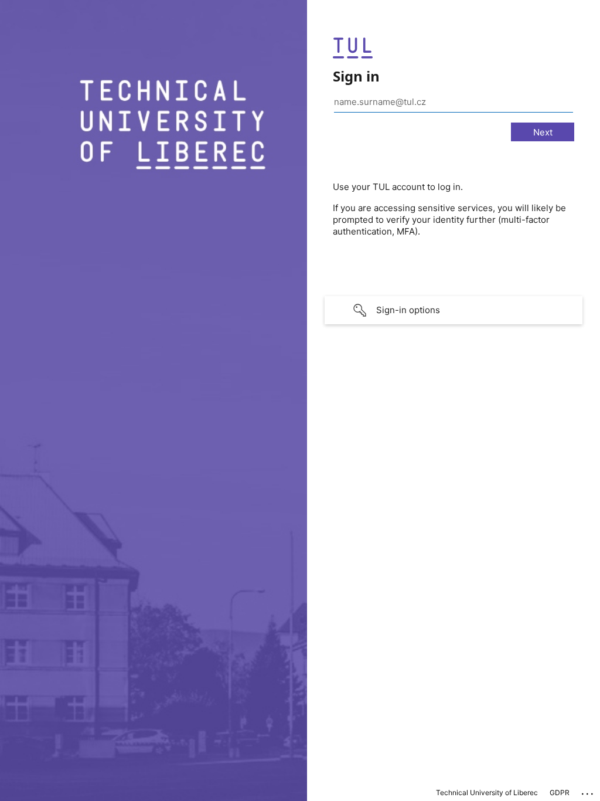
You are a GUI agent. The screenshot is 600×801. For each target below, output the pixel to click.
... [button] (588, 791)
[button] (453, 310)
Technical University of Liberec (487, 792)
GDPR (560, 792)
